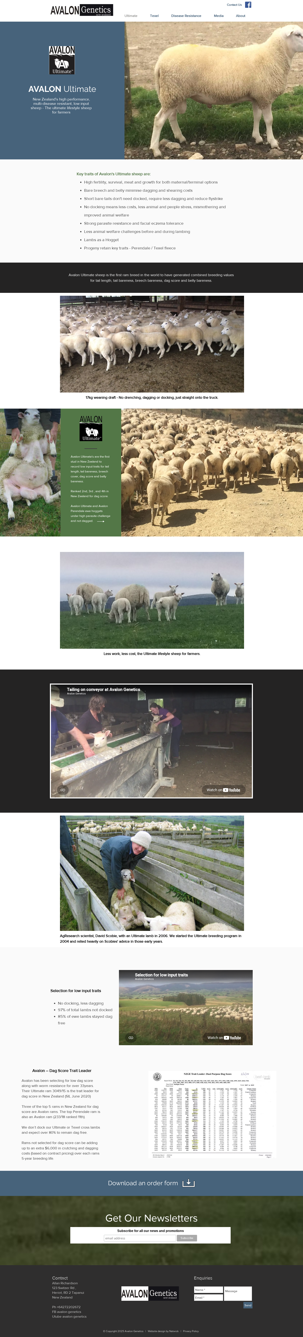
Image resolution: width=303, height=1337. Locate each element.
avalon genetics (69, 1312)
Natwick (174, 1331)
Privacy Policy (191, 1331)
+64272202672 (69, 1307)
